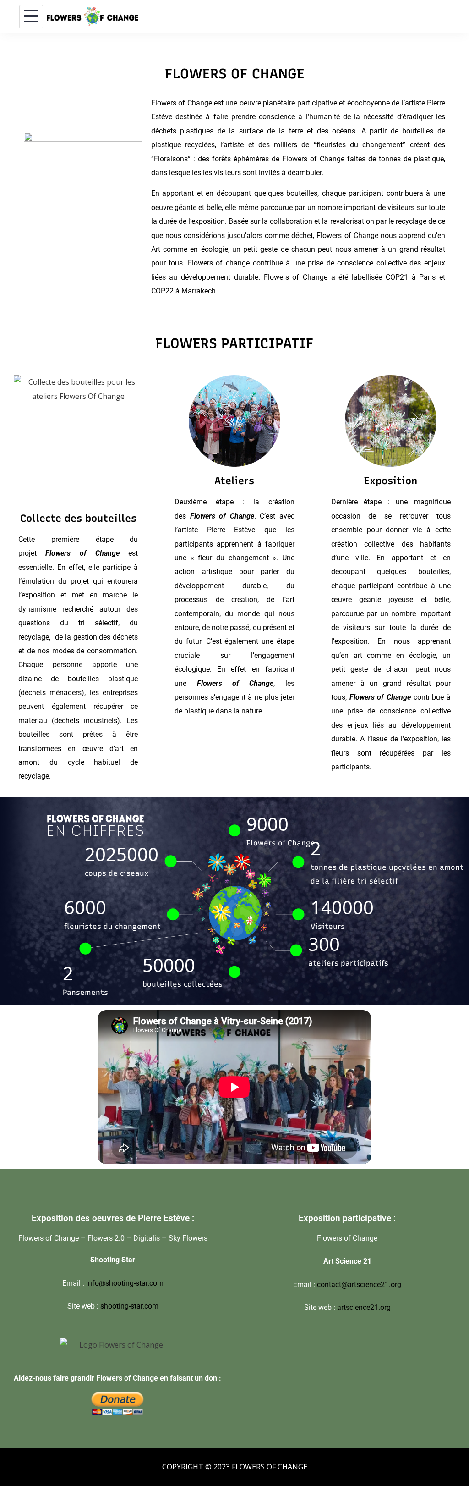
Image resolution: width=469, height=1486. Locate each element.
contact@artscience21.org (359, 1284)
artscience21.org (364, 1307)
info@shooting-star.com (125, 1283)
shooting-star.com (129, 1306)
